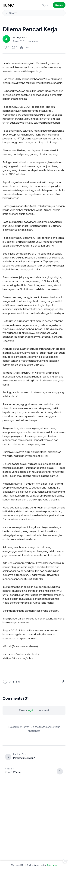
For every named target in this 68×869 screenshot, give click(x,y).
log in (31, 710)
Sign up (59, 5)
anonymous (20, 37)
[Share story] (21, 47)
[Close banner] (65, 861)
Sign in (45, 5)
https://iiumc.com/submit (19, 658)
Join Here (52, 865)
